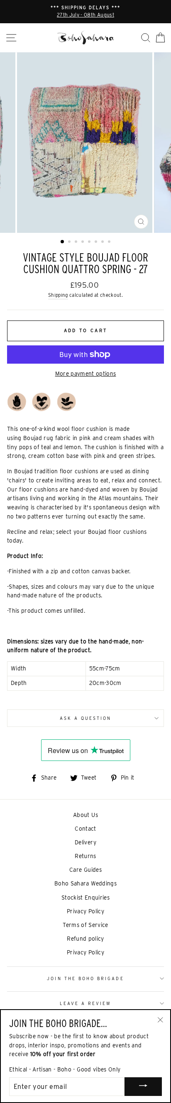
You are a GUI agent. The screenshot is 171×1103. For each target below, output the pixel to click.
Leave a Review (86, 1003)
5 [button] (90, 242)
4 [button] (83, 242)
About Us (85, 815)
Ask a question (86, 718)
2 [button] (70, 242)
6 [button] (97, 242)
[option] (85, 11)
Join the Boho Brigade (85, 978)
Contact (85, 828)
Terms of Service (85, 925)
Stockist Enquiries (85, 897)
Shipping (58, 295)
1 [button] (63, 242)
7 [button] (103, 242)
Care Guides (85, 869)
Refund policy (85, 938)
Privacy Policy (85, 911)
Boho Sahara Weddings (85, 883)
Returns (85, 856)
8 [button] (110, 242)
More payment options (85, 373)
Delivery (85, 842)
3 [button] (77, 242)
